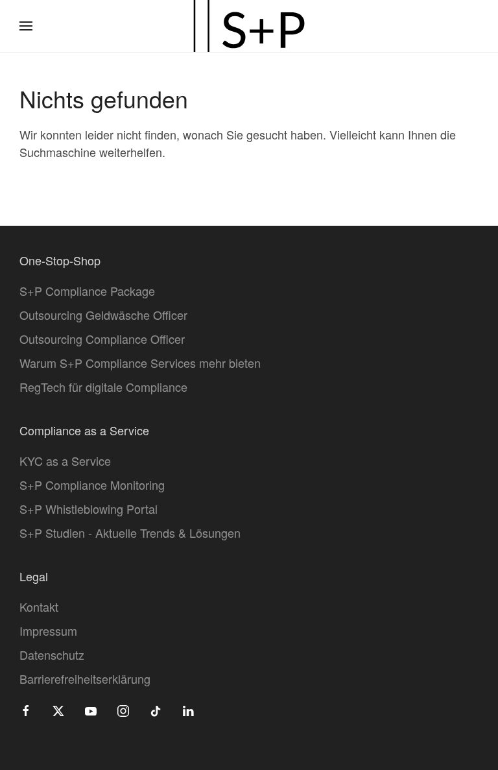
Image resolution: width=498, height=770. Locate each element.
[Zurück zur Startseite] (249, 26)
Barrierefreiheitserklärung (84, 678)
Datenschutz (51, 654)
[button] (25, 26)
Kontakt (38, 606)
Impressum (48, 630)
